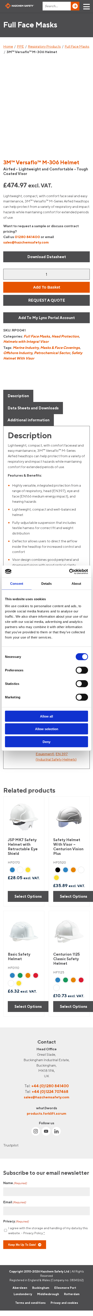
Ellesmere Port (65, 1287)
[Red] (35, 975)
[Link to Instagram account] (35, 1131)
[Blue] (12, 870)
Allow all (46, 716)
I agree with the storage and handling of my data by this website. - (48, 1230)
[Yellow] (28, 870)
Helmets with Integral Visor (26, 341)
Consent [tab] (16, 583)
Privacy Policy (33, 1233)
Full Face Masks (77, 46)
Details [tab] (46, 583)
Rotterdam (72, 1294)
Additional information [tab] (29, 420)
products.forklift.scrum (46, 1113)
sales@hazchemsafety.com (26, 242)
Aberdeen (20, 1287)
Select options (28, 896)
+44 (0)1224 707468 (50, 1091)
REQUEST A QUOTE (46, 300)
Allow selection (46, 729)
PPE (20, 46)
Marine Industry (26, 347)
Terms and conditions (30, 1302)
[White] (20, 870)
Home (8, 46)
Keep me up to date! (22, 1244)
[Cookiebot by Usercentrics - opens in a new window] (69, 571)
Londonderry (23, 1294)
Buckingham (40, 1287)
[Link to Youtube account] (46, 1131)
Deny (46, 741)
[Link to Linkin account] (56, 1131)
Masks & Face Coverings (60, 347)
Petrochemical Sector (52, 353)
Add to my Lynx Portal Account (46, 317)
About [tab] (76, 583)
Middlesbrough (48, 1294)
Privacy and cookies (64, 1302)
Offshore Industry (17, 353)
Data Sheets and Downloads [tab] (33, 408)
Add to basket (46, 287)
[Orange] (73, 870)
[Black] (58, 870)
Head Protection (65, 336)
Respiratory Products (44, 46)
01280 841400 (27, 237)
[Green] (20, 975)
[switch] (82, 670)
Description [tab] (18, 395)
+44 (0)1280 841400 (50, 1086)
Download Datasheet (46, 256)
